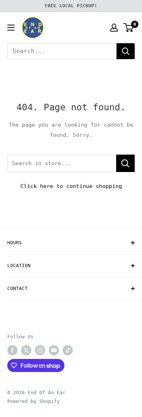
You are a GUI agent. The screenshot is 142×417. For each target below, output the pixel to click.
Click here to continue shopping (71, 186)
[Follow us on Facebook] (12, 350)
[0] (128, 27)
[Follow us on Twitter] (26, 350)
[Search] (126, 51)
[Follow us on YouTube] (54, 350)
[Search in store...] (125, 163)
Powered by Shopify (33, 401)
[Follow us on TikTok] (68, 350)
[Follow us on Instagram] (40, 350)
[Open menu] (11, 27)
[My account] (114, 28)
